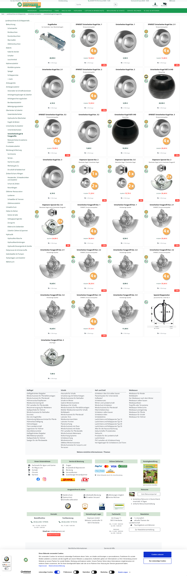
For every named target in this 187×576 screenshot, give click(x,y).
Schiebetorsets (100, 400)
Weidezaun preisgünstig (138, 410)
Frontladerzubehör (13, 146)
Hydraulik (9, 234)
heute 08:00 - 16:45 (105, 1)
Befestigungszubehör (15, 106)
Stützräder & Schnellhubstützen (19, 91)
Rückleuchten (13, 32)
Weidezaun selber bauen (138, 400)
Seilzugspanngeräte (15, 219)
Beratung (69, 470)
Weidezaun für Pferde (137, 412)
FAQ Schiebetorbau (102, 410)
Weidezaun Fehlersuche (137, 407)
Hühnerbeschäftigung (35, 422)
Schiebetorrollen (101, 414)
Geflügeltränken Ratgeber (36, 393)
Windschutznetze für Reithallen (38, 412)
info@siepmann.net (57, 531)
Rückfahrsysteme (14, 67)
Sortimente (12, 154)
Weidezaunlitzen (135, 403)
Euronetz (30, 414)
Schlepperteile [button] (45, 11)
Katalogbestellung (150, 461)
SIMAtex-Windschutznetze (70, 443)
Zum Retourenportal (148, 494)
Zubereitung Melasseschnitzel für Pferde (41, 419)
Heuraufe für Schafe (68, 393)
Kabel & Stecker (13, 52)
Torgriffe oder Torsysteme (138, 405)
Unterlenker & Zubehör (14, 126)
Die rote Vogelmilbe (34, 417)
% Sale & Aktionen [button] (151, 11)
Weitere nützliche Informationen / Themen (93, 452)
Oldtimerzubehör (14, 203)
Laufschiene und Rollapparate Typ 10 (108, 419)
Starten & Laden (13, 162)
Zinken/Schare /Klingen (14, 173)
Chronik (35, 472)
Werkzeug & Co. (13, 166)
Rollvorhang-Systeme (68, 436)
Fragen (68, 465)
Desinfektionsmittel (34, 431)
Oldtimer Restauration (14, 191)
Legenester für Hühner (35, 429)
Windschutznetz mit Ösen (70, 426)
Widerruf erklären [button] (54, 535)
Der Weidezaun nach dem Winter (141, 398)
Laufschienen (100, 438)
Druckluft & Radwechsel (16, 170)
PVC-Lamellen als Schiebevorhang (107, 440)
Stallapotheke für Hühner (36, 410)
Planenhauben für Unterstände (106, 396)
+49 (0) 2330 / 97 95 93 (68, 522)
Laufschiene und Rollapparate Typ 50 (108, 426)
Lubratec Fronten (67, 422)
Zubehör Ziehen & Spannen (18, 230)
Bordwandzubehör (14, 102)
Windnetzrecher (67, 440)
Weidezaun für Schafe (69, 405)
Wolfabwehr (65, 412)
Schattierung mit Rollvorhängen (72, 396)
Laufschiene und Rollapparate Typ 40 (108, 424)
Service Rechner (114, 497)
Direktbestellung (63, 1)
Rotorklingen (12, 188)
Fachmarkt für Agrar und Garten (44, 465)
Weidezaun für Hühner (137, 417)
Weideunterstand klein (69, 419)
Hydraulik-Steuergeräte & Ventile (20, 246)
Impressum (43, 566)
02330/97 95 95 (94, 1)
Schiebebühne (100, 417)
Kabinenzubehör (12, 63)
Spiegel (10, 71)
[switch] (76, 572)
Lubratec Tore (66, 417)
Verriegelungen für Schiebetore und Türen (110, 443)
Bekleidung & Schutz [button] (115, 11)
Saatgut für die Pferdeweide (37, 440)
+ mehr (10, 79)
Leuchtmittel (12, 59)
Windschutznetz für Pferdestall (38, 398)
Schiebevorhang (67, 438)
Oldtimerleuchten (14, 44)
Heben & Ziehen (12, 211)
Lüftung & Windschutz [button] (94, 11)
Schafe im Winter (67, 400)
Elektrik (8, 48)
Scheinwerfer (12, 28)
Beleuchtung (10, 24)
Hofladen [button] (78, 11)
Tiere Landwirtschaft (34, 426)
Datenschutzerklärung (57, 566)
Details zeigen (123, 572)
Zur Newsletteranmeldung (144, 530)
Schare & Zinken (13, 184)
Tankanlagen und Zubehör (15, 258)
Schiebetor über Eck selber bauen (107, 393)
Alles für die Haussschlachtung (106, 429)
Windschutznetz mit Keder (70, 429)
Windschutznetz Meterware (71, 433)
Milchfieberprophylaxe (35, 436)
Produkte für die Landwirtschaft (106, 436)
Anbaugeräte (11, 83)
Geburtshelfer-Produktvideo (105, 431)
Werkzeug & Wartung (14, 150)
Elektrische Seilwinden (16, 227)
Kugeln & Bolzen (13, 122)
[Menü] (10, 557)
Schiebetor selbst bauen (104, 412)
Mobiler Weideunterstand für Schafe (74, 410)
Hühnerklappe (32, 424)
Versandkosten (71, 472)
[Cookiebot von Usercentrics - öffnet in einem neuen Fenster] (25, 572)
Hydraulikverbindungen (16, 242)
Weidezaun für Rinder (137, 393)
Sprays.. (10, 158)
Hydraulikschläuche (15, 238)
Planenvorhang (66, 424)
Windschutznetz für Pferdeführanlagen (41, 396)
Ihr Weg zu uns (37, 468)
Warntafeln (12, 40)
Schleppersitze (13, 75)
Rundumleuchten (14, 36)
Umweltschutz (11, 207)
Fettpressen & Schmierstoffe (16, 250)
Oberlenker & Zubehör (14, 110)
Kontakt (35, 470)
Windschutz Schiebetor (103, 405)
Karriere (35, 475)
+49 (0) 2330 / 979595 (40, 522)
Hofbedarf (98, 398)
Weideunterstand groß (35, 403)
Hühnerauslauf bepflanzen (36, 400)
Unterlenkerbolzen (14, 130)
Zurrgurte (11, 223)
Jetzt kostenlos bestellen (150, 485)
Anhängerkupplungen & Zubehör (20, 95)
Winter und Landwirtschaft (105, 403)
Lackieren (11, 195)
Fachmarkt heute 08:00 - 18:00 (140, 1)
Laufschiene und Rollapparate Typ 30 (108, 422)
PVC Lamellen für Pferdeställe (37, 405)
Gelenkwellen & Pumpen (15, 254)
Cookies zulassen (158, 554)
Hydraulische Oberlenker (17, 118)
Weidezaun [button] (32, 11)
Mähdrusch (10, 262)
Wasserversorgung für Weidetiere (39, 407)
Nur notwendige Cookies (157, 561)
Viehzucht (98, 433)
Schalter (11, 56)
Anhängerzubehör (12, 87)
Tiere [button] (57, 11)
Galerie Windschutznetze (70, 403)
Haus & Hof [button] (66, 11)
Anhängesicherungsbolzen (17, 99)
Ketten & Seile (13, 215)
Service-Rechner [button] (134, 11)
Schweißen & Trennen (16, 199)
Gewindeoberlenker (15, 114)
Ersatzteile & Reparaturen (75, 468)
